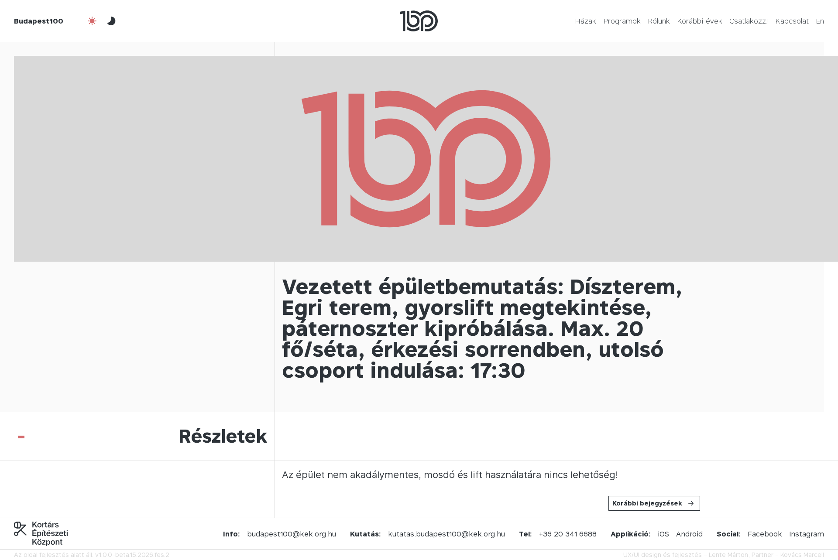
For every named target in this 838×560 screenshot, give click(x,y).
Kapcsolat (792, 21)
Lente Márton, (729, 554)
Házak (585, 21)
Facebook (765, 533)
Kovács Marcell (802, 554)
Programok (622, 21)
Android (689, 533)
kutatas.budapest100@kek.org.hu (446, 533)
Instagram (806, 533)
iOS (663, 533)
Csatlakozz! (748, 21)
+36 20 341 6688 (568, 533)
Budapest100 (38, 21)
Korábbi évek (699, 21)
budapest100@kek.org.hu (291, 533)
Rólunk (659, 21)
